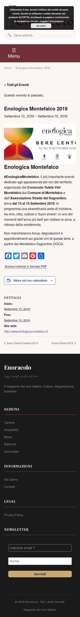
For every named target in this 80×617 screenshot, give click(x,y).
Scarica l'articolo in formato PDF (26, 266)
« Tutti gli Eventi (16, 84)
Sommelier (11, 451)
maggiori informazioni (52, 21)
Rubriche (10, 444)
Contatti (9, 486)
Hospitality (11, 429)
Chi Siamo (11, 479)
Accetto (41, 26)
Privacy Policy (13, 515)
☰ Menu (14, 53)
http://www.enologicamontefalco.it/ (26, 331)
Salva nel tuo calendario (30, 280)
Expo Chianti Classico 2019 (22, 343)
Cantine (9, 422)
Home (7, 68)
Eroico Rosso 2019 (63, 343)
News (8, 437)
